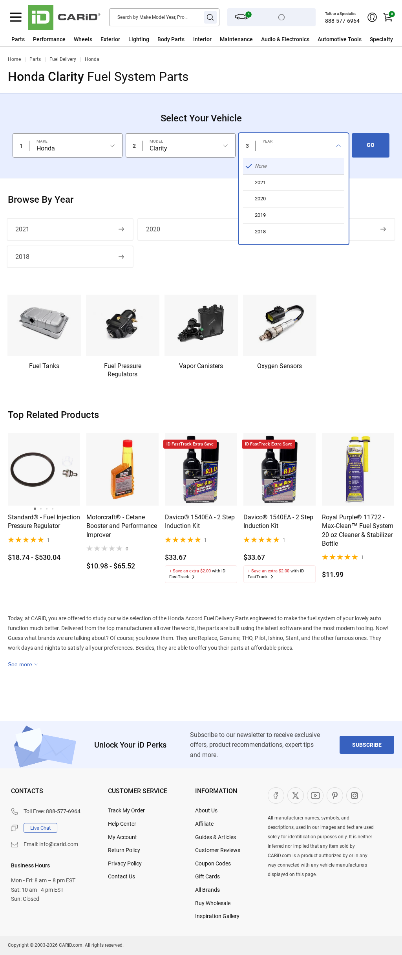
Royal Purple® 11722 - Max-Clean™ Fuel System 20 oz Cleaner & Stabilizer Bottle (357, 530)
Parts (18, 39)
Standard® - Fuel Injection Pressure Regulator (44, 521)
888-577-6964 (342, 21)
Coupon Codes (213, 863)
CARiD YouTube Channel (315, 795)
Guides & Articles (215, 837)
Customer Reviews (217, 850)
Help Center (122, 824)
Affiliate (204, 824)
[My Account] (372, 17)
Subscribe (367, 745)
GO (371, 145)
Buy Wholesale (212, 903)
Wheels (83, 39)
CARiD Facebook (276, 795)
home (14, 59)
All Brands (207, 890)
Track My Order (126, 810)
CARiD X (295, 795)
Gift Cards (207, 876)
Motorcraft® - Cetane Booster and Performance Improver (121, 526)
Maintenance (236, 39)
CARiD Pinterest (335, 795)
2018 (22, 256)
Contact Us (121, 876)
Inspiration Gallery (217, 916)
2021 (22, 229)
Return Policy (124, 850)
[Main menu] (15, 17)
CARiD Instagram (354, 795)
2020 (153, 229)
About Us (206, 810)
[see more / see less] (23, 664)
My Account (122, 837)
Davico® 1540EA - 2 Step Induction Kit (200, 521)
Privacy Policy (125, 863)
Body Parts (171, 39)
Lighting (138, 39)
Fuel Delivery (62, 59)
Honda (92, 59)
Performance (49, 39)
